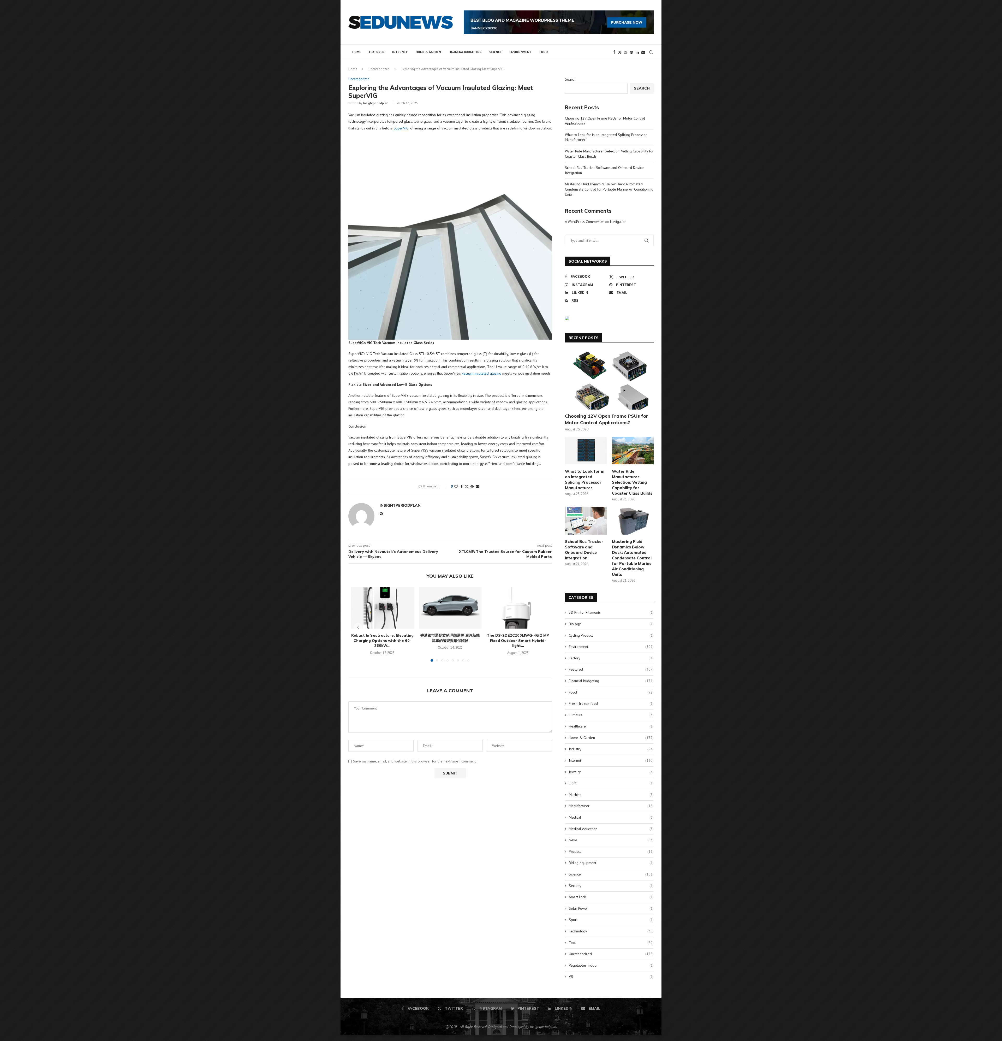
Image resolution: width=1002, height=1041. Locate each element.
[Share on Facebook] (462, 486)
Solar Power (611, 908)
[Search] (651, 52)
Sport (611, 919)
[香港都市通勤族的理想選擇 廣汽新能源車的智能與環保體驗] (450, 608)
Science (495, 52)
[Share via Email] (477, 486)
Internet (400, 52)
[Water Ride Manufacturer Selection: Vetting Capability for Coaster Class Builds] (633, 451)
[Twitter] (620, 52)
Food (543, 52)
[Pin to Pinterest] (472, 486)
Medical (611, 817)
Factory (611, 658)
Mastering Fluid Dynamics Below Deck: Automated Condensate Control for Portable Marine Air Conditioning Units (609, 189)
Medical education (611, 828)
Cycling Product (611, 635)
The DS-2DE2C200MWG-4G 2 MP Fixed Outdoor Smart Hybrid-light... (518, 640)
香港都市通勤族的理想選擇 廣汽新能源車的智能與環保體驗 (450, 638)
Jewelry (611, 772)
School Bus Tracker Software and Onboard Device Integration (584, 549)
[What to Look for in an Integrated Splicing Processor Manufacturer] (586, 451)
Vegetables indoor (611, 965)
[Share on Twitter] (466, 486)
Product (611, 851)
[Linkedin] (637, 52)
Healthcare (611, 726)
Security (611, 885)
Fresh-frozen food (611, 703)
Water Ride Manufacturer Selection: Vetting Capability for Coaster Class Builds (632, 482)
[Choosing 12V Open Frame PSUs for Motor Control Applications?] (609, 380)
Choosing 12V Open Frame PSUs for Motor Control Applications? (606, 419)
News (611, 840)
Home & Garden (428, 52)
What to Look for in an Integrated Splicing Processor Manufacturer (584, 479)
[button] (358, 627)
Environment (520, 52)
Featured (376, 52)
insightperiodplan (376, 103)
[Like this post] (456, 486)
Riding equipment (611, 862)
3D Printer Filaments (611, 612)
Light (611, 783)
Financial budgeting (465, 52)
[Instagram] (625, 52)
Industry (611, 749)
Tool (611, 942)
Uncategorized (379, 69)
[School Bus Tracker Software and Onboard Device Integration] (586, 521)
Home (356, 52)
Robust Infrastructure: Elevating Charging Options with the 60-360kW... (382, 640)
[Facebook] (614, 52)
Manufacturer (611, 805)
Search (570, 79)
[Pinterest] (631, 52)
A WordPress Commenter (584, 221)
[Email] (643, 52)
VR (611, 976)
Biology (611, 624)
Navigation (618, 221)
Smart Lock (611, 897)
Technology (611, 931)
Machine (611, 794)
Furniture (611, 715)
